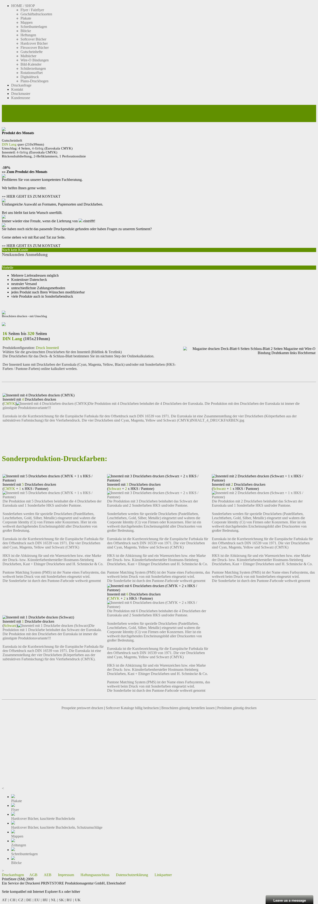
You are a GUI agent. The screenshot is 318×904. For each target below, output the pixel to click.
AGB (33, 875)
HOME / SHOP (23, 6)
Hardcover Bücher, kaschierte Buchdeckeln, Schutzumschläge (56, 827)
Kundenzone (20, 98)
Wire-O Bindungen (34, 60)
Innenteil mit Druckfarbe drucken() (28, 623)
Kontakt (17, 89)
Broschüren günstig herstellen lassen (188, 708)
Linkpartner (163, 875)
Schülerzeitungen (33, 68)
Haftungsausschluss (95, 875)
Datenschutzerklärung (132, 875)
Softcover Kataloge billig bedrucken (132, 708)
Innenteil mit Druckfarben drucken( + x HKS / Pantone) (29, 486)
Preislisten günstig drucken (237, 708)
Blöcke (25, 31)
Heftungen (28, 35)
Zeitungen (18, 845)
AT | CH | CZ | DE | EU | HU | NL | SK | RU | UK (41, 900)
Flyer (15, 810)
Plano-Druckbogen (34, 81)
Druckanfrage (21, 85)
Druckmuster (20, 94)
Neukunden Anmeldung (25, 254)
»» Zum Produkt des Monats (24, 172)
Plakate (25, 18)
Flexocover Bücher (34, 48)
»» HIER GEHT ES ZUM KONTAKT (31, 196)
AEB (47, 875)
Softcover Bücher (33, 39)
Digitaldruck (29, 77)
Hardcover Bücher (34, 43)
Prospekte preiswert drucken (82, 708)
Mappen (26, 22)
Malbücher (28, 56)
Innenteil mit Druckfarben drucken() (29, 401)
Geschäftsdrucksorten (36, 14)
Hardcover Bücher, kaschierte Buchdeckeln (43, 819)
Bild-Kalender (30, 64)
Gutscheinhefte (31, 52)
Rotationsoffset (31, 73)
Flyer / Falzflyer (32, 10)
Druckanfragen (13, 875)
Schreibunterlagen (33, 27)
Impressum (66, 875)
